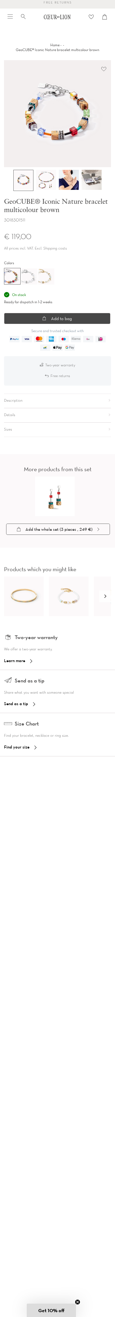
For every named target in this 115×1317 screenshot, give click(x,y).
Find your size (16, 747)
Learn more (14, 660)
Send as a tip (16, 703)
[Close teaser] (77, 1302)
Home (55, 45)
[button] (105, 596)
